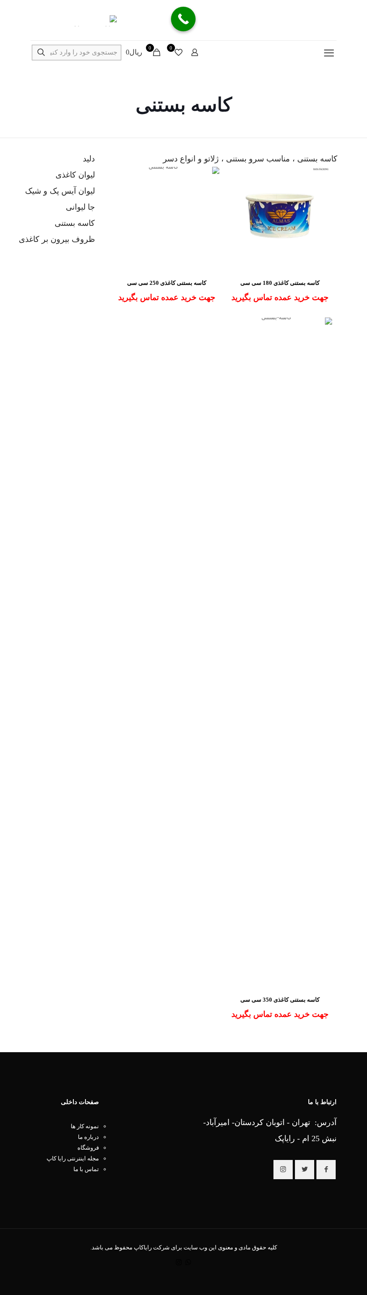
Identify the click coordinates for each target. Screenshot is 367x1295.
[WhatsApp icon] (188, 1262)
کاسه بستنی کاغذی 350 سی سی (280, 999)
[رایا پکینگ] (73, 20)
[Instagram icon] (178, 1262)
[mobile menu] (329, 53)
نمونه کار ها (85, 1126)
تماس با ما (86, 1169)
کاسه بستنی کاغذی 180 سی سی (280, 282)
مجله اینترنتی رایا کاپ (73, 1158)
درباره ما (88, 1137)
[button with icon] (326, 1169)
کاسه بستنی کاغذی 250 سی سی (166, 282)
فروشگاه (88, 1147)
